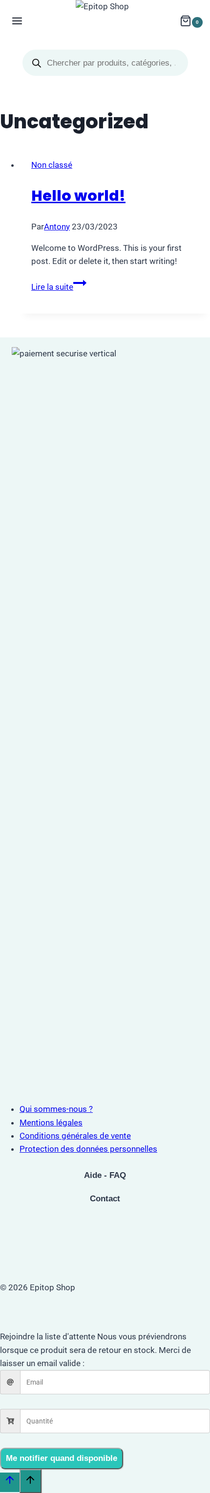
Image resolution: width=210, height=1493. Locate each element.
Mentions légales (51, 1122)
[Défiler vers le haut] (10, 1482)
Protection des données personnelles (88, 1149)
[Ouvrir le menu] (17, 22)
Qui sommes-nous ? (56, 1109)
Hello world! (78, 195)
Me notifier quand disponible (61, 1458)
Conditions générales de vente (75, 1136)
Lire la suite (58, 287)
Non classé (51, 165)
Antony (57, 226)
